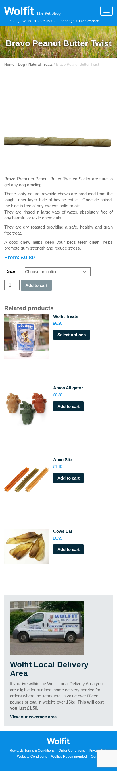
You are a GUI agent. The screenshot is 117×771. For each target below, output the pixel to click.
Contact (97, 756)
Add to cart (36, 285)
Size (11, 271)
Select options (71, 334)
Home (9, 64)
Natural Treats (40, 64)
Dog (21, 64)
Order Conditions (71, 751)
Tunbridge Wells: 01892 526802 (30, 21)
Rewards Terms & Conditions (32, 751)
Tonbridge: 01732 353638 (79, 21)
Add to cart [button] (68, 406)
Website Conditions (32, 756)
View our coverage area (33, 716)
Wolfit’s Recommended (69, 756)
